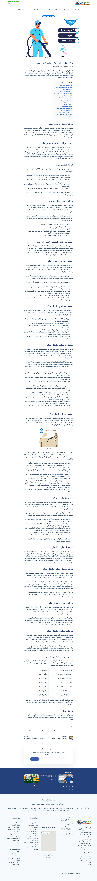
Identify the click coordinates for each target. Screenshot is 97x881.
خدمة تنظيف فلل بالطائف (38, 9)
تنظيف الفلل (69, 209)
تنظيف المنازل (59, 474)
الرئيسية (84, 9)
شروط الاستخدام (15, 855)
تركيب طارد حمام (33, 825)
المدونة (63, 9)
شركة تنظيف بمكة (35, 785)
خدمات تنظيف (62, 577)
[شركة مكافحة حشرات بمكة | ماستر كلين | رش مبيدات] (65, 778)
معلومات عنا (77, 9)
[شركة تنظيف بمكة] (31, 778)
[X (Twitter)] (54, 730)
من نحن (18, 866)
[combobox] (28, 874)
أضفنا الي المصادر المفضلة (48, 16)
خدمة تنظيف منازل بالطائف (52, 9)
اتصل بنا (69, 9)
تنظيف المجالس (45, 485)
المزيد (13, 9)
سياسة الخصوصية (15, 853)
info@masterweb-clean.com (64, 834)
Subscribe (34, 759)
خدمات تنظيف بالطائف (31, 836)
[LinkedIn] (30, 730)
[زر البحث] (7, 874)
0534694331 (67, 824)
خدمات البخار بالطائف (32, 831)
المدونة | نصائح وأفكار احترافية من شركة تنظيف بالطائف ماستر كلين (13, 829)
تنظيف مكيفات (34, 829)
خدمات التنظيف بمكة (61, 66)
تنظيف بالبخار (55, 66)
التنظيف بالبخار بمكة (67, 635)
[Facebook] (67, 730)
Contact (18, 823)
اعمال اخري (34, 823)
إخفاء (64, 82)
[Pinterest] (42, 730)
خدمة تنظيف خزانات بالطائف (24, 9)
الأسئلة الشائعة (16, 825)
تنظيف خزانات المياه (55, 481)
